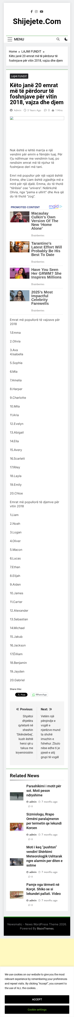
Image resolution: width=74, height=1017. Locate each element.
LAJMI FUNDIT (19, 76)
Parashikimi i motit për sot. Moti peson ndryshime (43, 790)
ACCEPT (37, 999)
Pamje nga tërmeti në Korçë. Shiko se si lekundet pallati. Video (43, 889)
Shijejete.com (37, 21)
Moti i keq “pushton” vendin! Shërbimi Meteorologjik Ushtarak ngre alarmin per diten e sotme (44, 856)
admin (17, 110)
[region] (37, 992)
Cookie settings (37, 1009)
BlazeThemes (45, 928)
